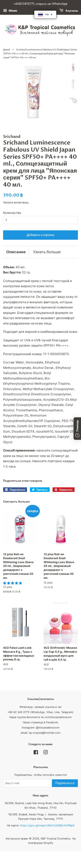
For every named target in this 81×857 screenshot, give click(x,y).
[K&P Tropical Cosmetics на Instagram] (45, 753)
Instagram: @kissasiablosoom (40, 727)
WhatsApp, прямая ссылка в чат (41, 707)
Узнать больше (47, 252)
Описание (16, 252)
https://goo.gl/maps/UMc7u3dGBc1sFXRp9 (47, 825)
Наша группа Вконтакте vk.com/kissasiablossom (40, 717)
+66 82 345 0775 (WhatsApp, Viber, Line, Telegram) (40, 712)
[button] (13, 583)
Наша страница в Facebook (40, 722)
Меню (12, 10)
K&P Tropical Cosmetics (56, 838)
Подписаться (64, 783)
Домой (6, 49)
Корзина (71, 11)
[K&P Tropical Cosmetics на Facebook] (35, 753)
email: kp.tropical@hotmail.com (40, 732)
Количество (12, 213)
